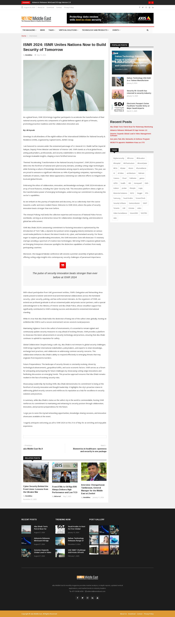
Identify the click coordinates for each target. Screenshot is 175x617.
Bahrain (141, 173)
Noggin (139, 193)
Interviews (33, 36)
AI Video (121, 173)
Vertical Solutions (68, 30)
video (139, 208)
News (42, 30)
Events (116, 30)
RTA (146, 193)
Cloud (124, 178)
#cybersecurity (118, 158)
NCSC (132, 193)
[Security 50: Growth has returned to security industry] (118, 95)
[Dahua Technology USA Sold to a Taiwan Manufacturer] (118, 82)
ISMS (146, 183)
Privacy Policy (69, 7)
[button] (149, 2)
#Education (141, 158)
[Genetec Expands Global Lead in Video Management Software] (26, 553)
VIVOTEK (144, 213)
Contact (59, 7)
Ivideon (116, 188)
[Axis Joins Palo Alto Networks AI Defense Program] (93, 544)
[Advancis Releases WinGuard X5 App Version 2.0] (26, 541)
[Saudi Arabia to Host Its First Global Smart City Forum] (60, 529)
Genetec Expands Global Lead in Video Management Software (130, 134)
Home (23, 36)
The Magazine (28, 30)
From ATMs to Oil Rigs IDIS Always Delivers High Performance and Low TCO (64, 489)
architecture (131, 173)
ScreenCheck (140, 198)
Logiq (140, 188)
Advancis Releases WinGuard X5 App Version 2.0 (51, 2)
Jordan (124, 188)
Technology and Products (95, 30)
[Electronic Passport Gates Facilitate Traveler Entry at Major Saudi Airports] (118, 107)
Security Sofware (119, 203)
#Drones (130, 158)
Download (50, 7)
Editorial (57, 496)
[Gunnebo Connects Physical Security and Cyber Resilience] (93, 554)
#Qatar (122, 168)
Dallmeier (133, 178)
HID (129, 183)
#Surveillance (141, 168)
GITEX (115, 183)
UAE (123, 208)
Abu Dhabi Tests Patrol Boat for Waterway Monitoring (131, 127)
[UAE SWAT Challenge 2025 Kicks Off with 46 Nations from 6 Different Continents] (60, 553)
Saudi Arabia (128, 198)
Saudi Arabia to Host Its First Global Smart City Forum (76, 529)
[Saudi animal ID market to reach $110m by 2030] (114, 554)
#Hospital (116, 163)
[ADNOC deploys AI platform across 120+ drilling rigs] (104, 554)
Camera (116, 178)
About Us (41, 7)
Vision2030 (134, 213)
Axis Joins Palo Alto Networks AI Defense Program (130, 139)
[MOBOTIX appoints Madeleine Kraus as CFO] (104, 544)
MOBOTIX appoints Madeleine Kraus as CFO (127, 142)
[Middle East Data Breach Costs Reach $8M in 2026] (114, 544)
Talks (51, 30)
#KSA (115, 168)
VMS (115, 218)
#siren (131, 168)
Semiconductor (134, 203)
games (142, 178)
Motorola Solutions (120, 193)
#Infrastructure (128, 163)
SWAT (145, 203)
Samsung (116, 198)
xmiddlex (28, 55)
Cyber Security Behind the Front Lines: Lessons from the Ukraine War (35, 489)
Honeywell (138, 183)
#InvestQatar (142, 163)
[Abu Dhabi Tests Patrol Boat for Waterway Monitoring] (26, 529)
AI (114, 173)
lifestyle (132, 188)
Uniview (131, 208)
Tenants (116, 208)
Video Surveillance (120, 213)
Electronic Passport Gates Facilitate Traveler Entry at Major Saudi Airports (138, 106)
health (123, 183)
